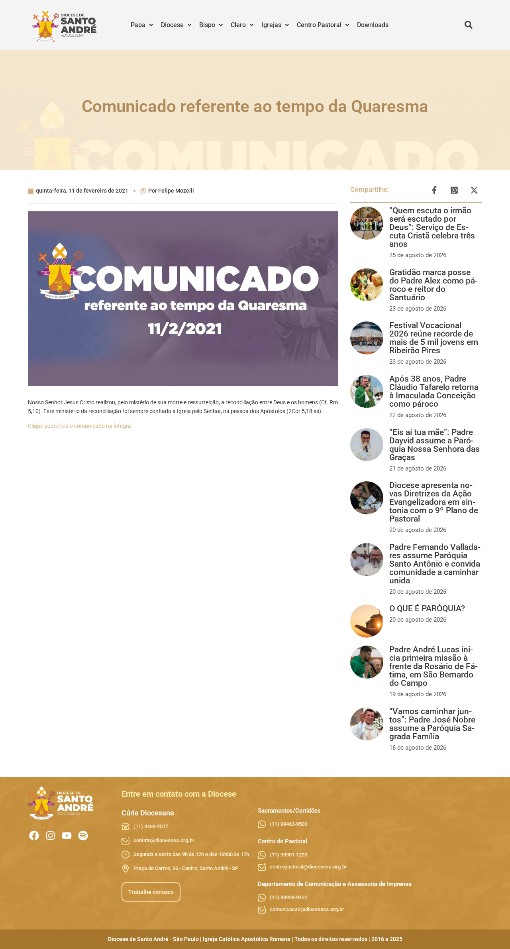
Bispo (207, 25)
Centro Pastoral (319, 25)
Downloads (372, 25)
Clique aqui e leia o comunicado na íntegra (79, 426)
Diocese (172, 25)
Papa (138, 25)
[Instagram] (50, 835)
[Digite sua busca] (469, 25)
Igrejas (271, 25)
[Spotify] (83, 835)
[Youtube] (67, 835)
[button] (142, 25)
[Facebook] (34, 835)
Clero (238, 25)
